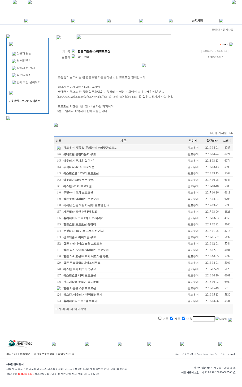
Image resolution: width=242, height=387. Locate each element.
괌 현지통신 (24, 75)
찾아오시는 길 (66, 354)
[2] (59, 309)
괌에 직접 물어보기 (29, 82)
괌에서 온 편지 (26, 67)
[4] (67, 309)
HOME (216, 29)
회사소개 (11, 354)
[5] (71, 309)
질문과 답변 (24, 53)
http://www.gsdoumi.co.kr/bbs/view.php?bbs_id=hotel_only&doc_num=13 (99, 96)
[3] (63, 309)
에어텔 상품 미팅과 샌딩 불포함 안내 (86, 205)
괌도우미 (83, 57)
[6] (75, 309)
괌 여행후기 (24, 60)
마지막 (82, 309)
